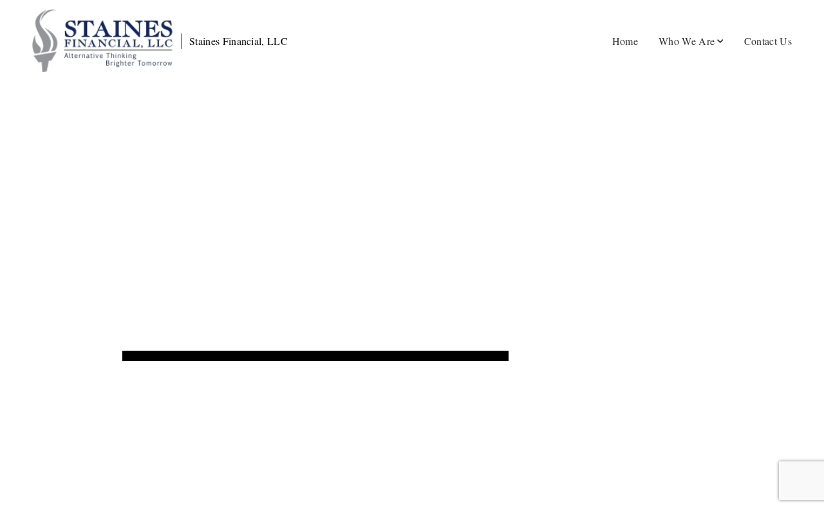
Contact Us (768, 41)
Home (625, 41)
